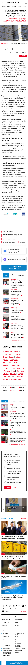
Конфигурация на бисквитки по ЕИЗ (7, 653)
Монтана (6, 365)
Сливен (5, 374)
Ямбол (20, 379)
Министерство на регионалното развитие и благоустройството (12, 235)
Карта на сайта (18, 640)
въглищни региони (8, 231)
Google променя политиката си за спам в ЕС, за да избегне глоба (18, 407)
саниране (22, 242)
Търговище (19, 376)
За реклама (5, 633)
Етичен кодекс (6, 645)
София (20, 374)
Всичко (8, 6)
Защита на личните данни (19, 634)
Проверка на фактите (6, 637)
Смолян (13, 374)
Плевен (12, 368)
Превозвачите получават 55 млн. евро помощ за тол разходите (18, 318)
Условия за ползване (20, 648)
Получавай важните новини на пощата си (14, 609)
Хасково (6, 379)
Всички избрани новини (18, 340)
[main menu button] (25, 2)
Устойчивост (5, 619)
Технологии (5, 622)
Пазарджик (15, 365)
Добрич (5, 360)
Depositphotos (19, 663)
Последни (6, 275)
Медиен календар (7, 655)
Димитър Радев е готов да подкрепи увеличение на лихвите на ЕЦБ (17, 336)
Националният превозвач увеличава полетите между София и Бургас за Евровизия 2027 (12, 597)
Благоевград (7, 351)
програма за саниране (9, 239)
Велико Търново (15, 354)
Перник (5, 368)
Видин (5, 357)
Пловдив (20, 368)
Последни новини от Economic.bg (18, 444)
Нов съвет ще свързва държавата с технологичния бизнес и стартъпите (13, 537)
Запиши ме (23, 611)
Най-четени (12, 275)
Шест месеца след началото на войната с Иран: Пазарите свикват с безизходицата (18, 425)
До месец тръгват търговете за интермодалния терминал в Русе (16, 294)
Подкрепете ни (18, 650)
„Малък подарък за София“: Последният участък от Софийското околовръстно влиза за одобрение (18, 284)
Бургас (16, 351)
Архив (14, 487)
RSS (25, 606)
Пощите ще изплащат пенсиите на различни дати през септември (12, 557)
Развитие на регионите (9, 242)
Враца (11, 357)
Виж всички (24, 518)
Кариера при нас (6, 648)
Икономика (5, 617)
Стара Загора (8, 376)
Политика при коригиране (18, 642)
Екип (16, 636)
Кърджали (14, 360)
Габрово (18, 357)
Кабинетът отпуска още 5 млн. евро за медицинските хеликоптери (17, 303)
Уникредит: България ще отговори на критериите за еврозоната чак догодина (15, 509)
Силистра (20, 371)
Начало (4, 6)
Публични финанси (14, 505)
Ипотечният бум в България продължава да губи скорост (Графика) (18, 327)
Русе (13, 371)
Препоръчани (21, 275)
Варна (5, 354)
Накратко (14, 6)
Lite (16, 622)
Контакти (5, 642)
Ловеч (15, 362)
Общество (18, 619)
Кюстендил (7, 362)
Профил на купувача (7, 650)
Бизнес (17, 617)
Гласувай (8, 487)
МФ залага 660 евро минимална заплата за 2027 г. (13, 577)
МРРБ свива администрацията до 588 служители (17, 310)
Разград (7, 371)
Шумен (13, 379)
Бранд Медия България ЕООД (18, 646)
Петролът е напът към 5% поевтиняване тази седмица (18, 431)
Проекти (4, 625)
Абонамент (5, 640)
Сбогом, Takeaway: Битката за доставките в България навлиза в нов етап (18, 440)
